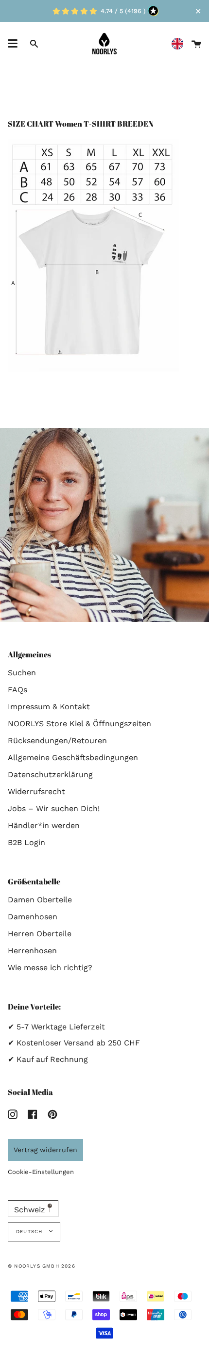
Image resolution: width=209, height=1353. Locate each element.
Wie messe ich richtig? (50, 967)
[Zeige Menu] (12, 43)
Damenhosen (32, 916)
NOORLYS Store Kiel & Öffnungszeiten (79, 723)
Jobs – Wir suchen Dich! (54, 808)
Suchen (22, 672)
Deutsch (30, 1231)
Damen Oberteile (40, 899)
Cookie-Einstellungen (41, 1172)
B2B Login (26, 842)
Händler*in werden (44, 825)
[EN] (180, 44)
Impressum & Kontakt (49, 706)
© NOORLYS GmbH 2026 (41, 1266)
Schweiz (31, 1209)
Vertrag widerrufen (45, 1150)
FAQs (17, 689)
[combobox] (180, 44)
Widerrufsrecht (36, 791)
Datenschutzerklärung (50, 774)
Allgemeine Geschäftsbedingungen (73, 757)
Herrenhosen (32, 950)
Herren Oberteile (39, 933)
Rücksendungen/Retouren (57, 740)
